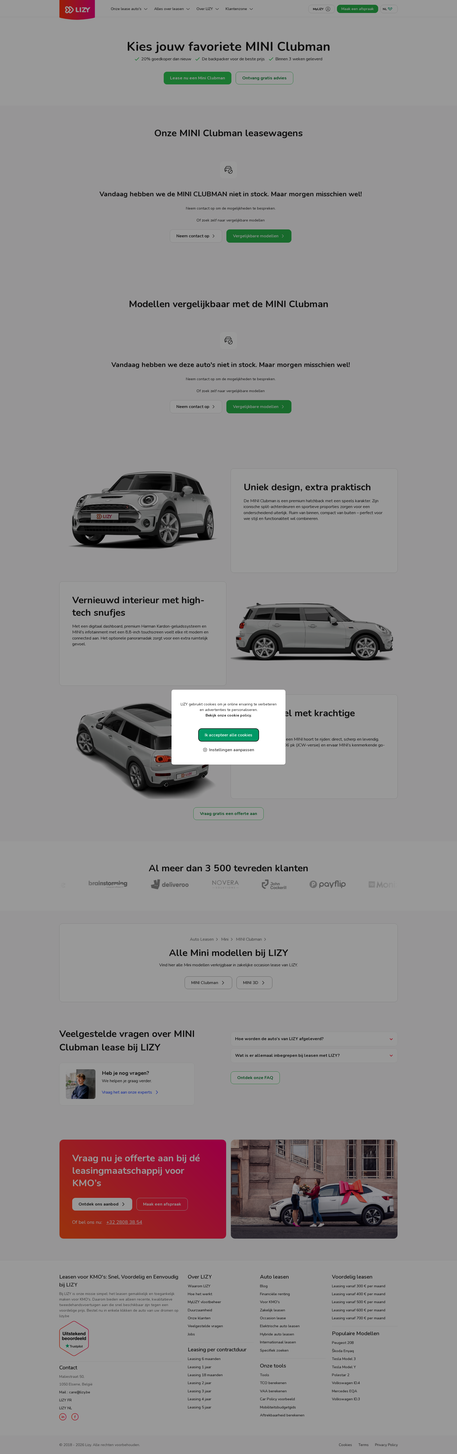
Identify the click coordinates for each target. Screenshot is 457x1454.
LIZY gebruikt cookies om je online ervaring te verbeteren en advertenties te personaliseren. (229, 709)
